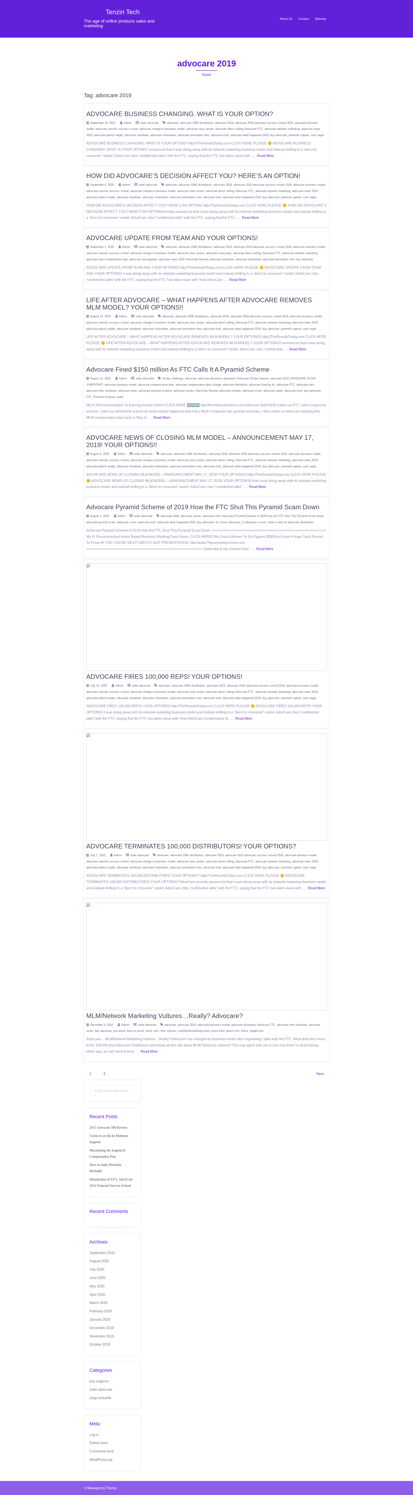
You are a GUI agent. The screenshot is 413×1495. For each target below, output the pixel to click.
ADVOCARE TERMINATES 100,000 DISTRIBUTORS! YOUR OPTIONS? (191, 846)
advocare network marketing (282, 128)
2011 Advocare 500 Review (108, 1127)
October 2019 (99, 1344)
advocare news (127, 390)
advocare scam (252, 390)
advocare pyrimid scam (100, 522)
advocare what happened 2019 (249, 135)
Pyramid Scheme (104, 397)
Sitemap (320, 18)
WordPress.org (100, 1459)
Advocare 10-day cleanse (253, 378)
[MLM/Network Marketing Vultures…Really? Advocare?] (206, 956)
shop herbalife (100, 1398)
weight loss (257, 1030)
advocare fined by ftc (262, 384)
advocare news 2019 (305, 191)
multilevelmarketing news (194, 1030)
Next (320, 1074)
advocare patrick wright (108, 135)
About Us (286, 18)
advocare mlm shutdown (101, 390)
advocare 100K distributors (196, 122)
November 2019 (101, 1336)
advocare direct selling (229, 128)
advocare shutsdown (163, 135)
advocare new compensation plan (107, 259)
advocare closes (191, 516)
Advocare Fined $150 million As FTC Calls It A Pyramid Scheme (178, 369)
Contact (303, 18)
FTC (89, 397)
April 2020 (97, 1294)
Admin (128, 122)
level (149, 1030)
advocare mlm (305, 384)
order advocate (149, 122)
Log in (94, 1435)
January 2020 (99, 1319)
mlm (156, 1030)
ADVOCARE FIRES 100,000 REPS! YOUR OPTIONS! (164, 676)
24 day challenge (172, 378)
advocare (172, 122)
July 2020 (96, 1269)
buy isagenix (99, 1381)
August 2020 (99, 1261)
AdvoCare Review (197, 259)
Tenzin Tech (123, 11)
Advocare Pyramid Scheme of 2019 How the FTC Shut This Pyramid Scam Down (202, 507)
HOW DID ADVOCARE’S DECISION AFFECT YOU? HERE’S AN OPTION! (193, 175)
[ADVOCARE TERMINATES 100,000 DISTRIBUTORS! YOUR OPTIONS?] (206, 786)
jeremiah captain (299, 135)
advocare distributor (235, 384)
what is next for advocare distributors (291, 522)
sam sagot (317, 135)
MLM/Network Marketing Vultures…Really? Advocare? (164, 1015)
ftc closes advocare (228, 522)
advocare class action (200, 128)
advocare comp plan (218, 253)
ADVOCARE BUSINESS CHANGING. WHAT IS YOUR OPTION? (179, 113)
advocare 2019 (224, 122)
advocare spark (273, 390)
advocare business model (309, 184)
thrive (244, 1030)
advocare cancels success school (117, 128)
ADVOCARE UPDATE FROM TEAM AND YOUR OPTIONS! (172, 237)
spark (120, 397)
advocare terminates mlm (193, 135)
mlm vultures (168, 1030)
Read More (265, 156)
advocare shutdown (137, 135)
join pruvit (119, 1030)
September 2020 (102, 1253)
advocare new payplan (143, 259)
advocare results (183, 390)
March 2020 (98, 1303)
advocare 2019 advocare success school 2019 (264, 122)
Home (206, 75)
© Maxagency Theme (100, 1488)
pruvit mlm (232, 1030)
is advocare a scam (254, 522)
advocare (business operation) (217, 378)
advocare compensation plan (156, 384)
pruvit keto (218, 1030)
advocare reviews (230, 390)
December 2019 (101, 1328)
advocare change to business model (162, 128)
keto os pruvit (135, 1030)
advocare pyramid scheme (155, 390)
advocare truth (220, 135)
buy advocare (278, 135)
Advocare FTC (254, 128)
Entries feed (98, 1443)
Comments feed (101, 1451)
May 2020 (97, 1286)
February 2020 (100, 1311)
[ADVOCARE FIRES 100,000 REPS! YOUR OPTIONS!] (206, 617)
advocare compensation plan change (198, 384)
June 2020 (97, 1278)
